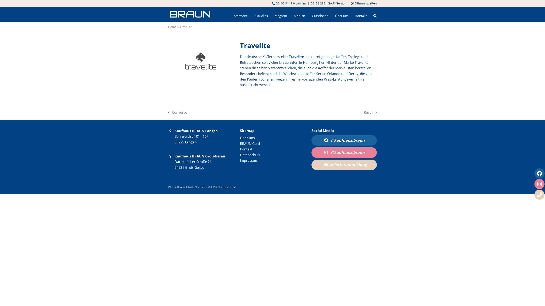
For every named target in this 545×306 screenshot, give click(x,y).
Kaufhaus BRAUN (185, 187)
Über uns (247, 138)
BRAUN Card (250, 143)
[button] (375, 14)
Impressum (249, 160)
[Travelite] (200, 82)
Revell (370, 112)
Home (172, 27)
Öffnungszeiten (365, 3)
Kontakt (246, 149)
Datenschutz (250, 155)
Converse (177, 112)
